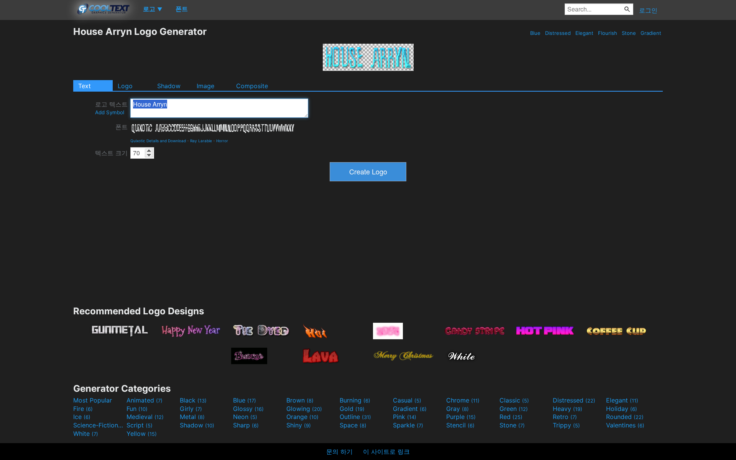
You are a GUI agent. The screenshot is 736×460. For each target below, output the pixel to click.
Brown (300, 400)
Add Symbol (109, 112)
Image (205, 86)
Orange (302, 417)
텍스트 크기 (111, 153)
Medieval (145, 417)
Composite (252, 86)
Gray (457, 408)
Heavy (567, 408)
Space (353, 425)
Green (513, 408)
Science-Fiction (99, 425)
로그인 (648, 10)
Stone (628, 33)
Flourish (607, 33)
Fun (137, 408)
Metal (192, 417)
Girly (191, 408)
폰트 (121, 127)
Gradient (651, 33)
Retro (565, 417)
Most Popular (92, 400)
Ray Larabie (201, 140)
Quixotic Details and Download (158, 140)
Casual (407, 400)
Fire (83, 408)
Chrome (463, 400)
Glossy (248, 408)
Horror (222, 140)
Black (193, 400)
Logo (125, 86)
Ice (81, 417)
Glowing (304, 408)
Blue (535, 33)
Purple (461, 417)
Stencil (460, 425)
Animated (145, 400)
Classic (514, 400)
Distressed (558, 33)
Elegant (584, 33)
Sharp (246, 425)
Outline (355, 417)
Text (84, 86)
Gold (352, 408)
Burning (355, 400)
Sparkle (408, 425)
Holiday (621, 408)
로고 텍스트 (111, 107)
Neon (245, 417)
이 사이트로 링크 (386, 451)
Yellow (142, 433)
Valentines (625, 425)
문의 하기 (339, 451)
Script (140, 425)
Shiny (298, 425)
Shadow (169, 86)
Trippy (566, 425)
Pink (404, 417)
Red (510, 417)
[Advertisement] (36, 141)
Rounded (625, 417)
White (85, 433)
